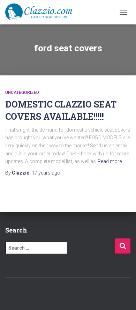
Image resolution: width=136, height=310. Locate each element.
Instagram (74, 293)
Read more (110, 161)
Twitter (62, 293)
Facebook (49, 293)
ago (46, 173)
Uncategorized (22, 92)
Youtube (86, 293)
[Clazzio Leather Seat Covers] (41, 12)
